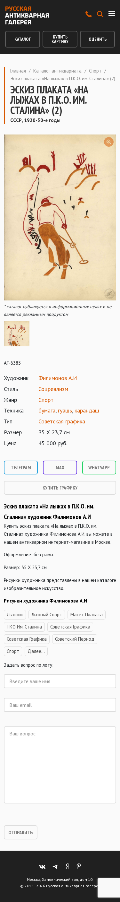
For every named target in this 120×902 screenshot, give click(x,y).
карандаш (87, 410)
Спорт (95, 71)
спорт (13, 651)
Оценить (98, 39)
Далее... (36, 651)
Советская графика (61, 421)
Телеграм (21, 467)
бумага (46, 410)
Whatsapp (99, 467)
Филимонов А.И (57, 378)
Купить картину (60, 39)
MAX (60, 467)
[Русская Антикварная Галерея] (27, 15)
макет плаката (86, 614)
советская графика (70, 627)
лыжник (15, 614)
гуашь (65, 410)
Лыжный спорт (46, 614)
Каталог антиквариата (57, 71)
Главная (18, 71)
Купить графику (60, 488)
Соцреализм (53, 389)
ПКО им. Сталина (24, 627)
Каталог (22, 39)
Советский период (74, 639)
